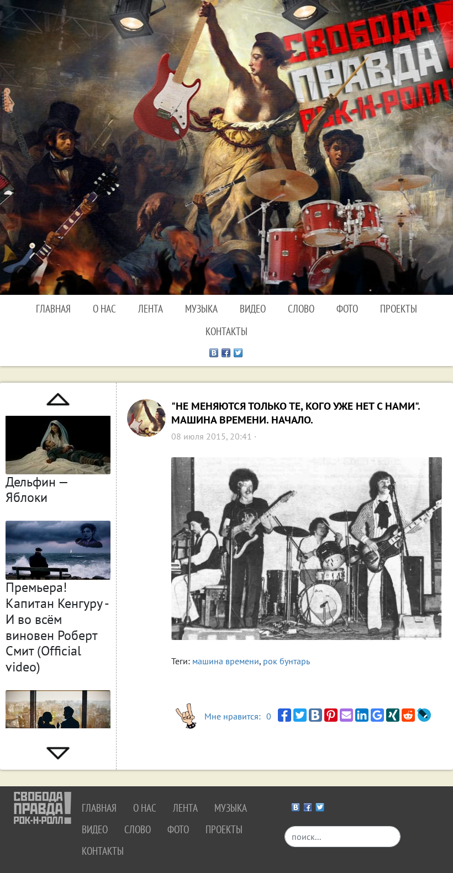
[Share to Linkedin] (361, 715)
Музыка (201, 308)
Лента (150, 308)
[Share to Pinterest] (331, 715)
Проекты (398, 308)
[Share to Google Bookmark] (377, 715)
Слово (301, 308)
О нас (104, 308)
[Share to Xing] (392, 715)
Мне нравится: (237, 716)
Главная (53, 308)
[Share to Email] (346, 715)
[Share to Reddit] (408, 715)
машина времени (225, 660)
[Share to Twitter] (300, 715)
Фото (347, 308)
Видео (253, 308)
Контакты (226, 331)
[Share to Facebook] (284, 715)
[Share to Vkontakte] (315, 715)
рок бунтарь (286, 660)
